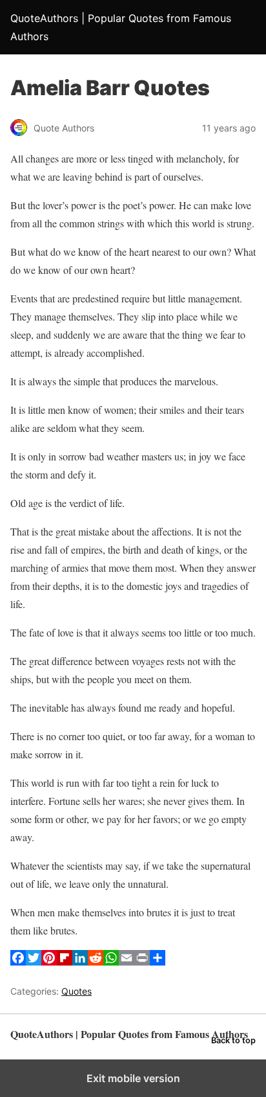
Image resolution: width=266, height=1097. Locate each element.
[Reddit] (95, 961)
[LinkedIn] (80, 961)
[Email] (126, 961)
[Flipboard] (64, 961)
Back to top (233, 1040)
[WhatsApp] (111, 961)
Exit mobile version (133, 1078)
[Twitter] (33, 961)
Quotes (76, 991)
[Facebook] (18, 961)
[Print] (142, 961)
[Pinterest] (49, 961)
